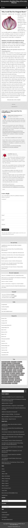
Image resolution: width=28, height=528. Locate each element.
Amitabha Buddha (6, 361)
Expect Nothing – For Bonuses (13, 414)
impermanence (5, 373)
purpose (11, 378)
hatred (15, 99)
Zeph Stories (4, 495)
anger (4, 363)
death (4, 368)
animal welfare (16, 363)
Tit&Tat (3, 350)
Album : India (4, 473)
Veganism (24, 14)
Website (3, 224)
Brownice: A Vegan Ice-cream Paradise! (14, 283)
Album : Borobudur (6, 476)
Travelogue (4, 352)
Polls (2, 341)
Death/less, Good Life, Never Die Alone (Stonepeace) (12, 254)
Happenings (4, 327)
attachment (5, 365)
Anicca (9, 363)
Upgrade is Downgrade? (12, 411)
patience (4, 376)
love (22, 373)
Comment (4, 199)
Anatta (20, 361)
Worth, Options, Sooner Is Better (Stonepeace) (11, 260)
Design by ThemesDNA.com (14, 526)
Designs (3, 323)
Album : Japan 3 (5, 485)
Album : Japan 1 (5, 480)
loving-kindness (5, 375)
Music (2, 334)
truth (10, 381)
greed (12, 99)
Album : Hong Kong (6, 478)
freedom (19, 370)
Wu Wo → (14, 104)
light (18, 373)
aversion (11, 365)
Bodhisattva (19, 365)
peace (9, 376)
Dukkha (22, 368)
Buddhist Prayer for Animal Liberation (15, 275)
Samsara (11, 380)
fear (14, 370)
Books (2, 318)
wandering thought (6, 383)
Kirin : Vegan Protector (11, 419)
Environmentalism (5, 325)
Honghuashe (4, 304)
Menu (4, 7)
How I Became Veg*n (6, 488)
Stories (3, 347)
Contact (3, 471)
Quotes (3, 343)
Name (3, 215)
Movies (3, 332)
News (2, 336)
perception (16, 376)
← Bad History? (14, 106)
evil (10, 370)
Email (3, 219)
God (3, 371)
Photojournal (4, 338)
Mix (2, 329)
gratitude (9, 371)
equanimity (5, 370)
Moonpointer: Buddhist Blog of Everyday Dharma (14, 2)
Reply (3, 149)
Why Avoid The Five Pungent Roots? (14, 12)
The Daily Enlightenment (6, 311)
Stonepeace (18, 380)
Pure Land (4, 378)
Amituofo (13, 361)
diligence (16, 368)
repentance (5, 380)
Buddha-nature (11, 366)
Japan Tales (4, 490)
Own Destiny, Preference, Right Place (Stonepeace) (12, 252)
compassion (19, 366)
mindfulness (14, 375)
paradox (20, 375)
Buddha (4, 366)
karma (12, 373)
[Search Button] (26, 7)
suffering (4, 381)
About (3, 468)
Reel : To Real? (9, 281)
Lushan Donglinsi (5, 306)
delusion (9, 368)
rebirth (17, 378)
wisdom (14, 383)
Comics (3, 320)
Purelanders (4, 309)
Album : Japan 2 (5, 483)
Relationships (4, 345)
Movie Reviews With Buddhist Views (10, 492)
